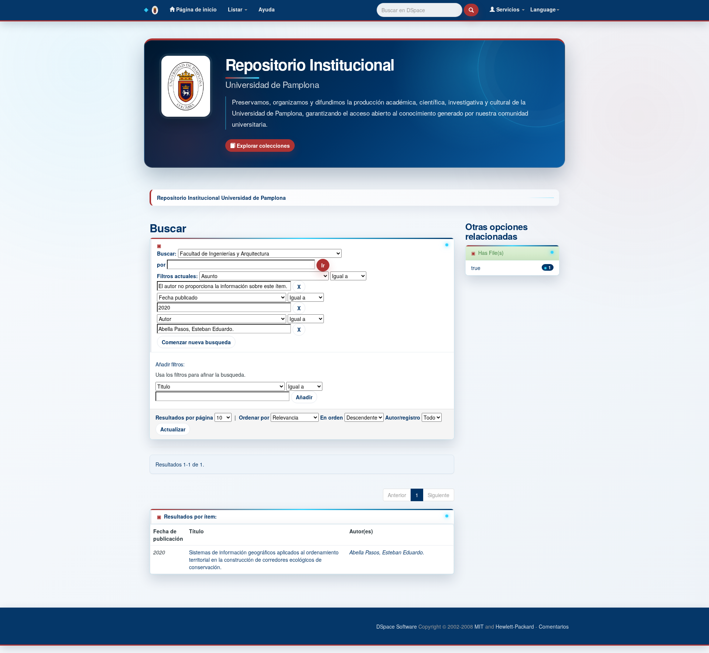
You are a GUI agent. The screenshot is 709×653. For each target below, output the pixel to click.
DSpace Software (396, 626)
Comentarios (554, 626)
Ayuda (266, 9)
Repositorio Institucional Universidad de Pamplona (221, 197)
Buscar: (167, 253)
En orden (331, 417)
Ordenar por (254, 417)
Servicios (508, 9)
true (475, 267)
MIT (479, 626)
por (161, 264)
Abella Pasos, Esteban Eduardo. (386, 552)
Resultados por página (184, 417)
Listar (236, 9)
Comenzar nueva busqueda (196, 342)
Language (543, 9)
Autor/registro (402, 417)
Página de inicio (196, 9)
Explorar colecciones (262, 145)
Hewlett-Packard (515, 626)
